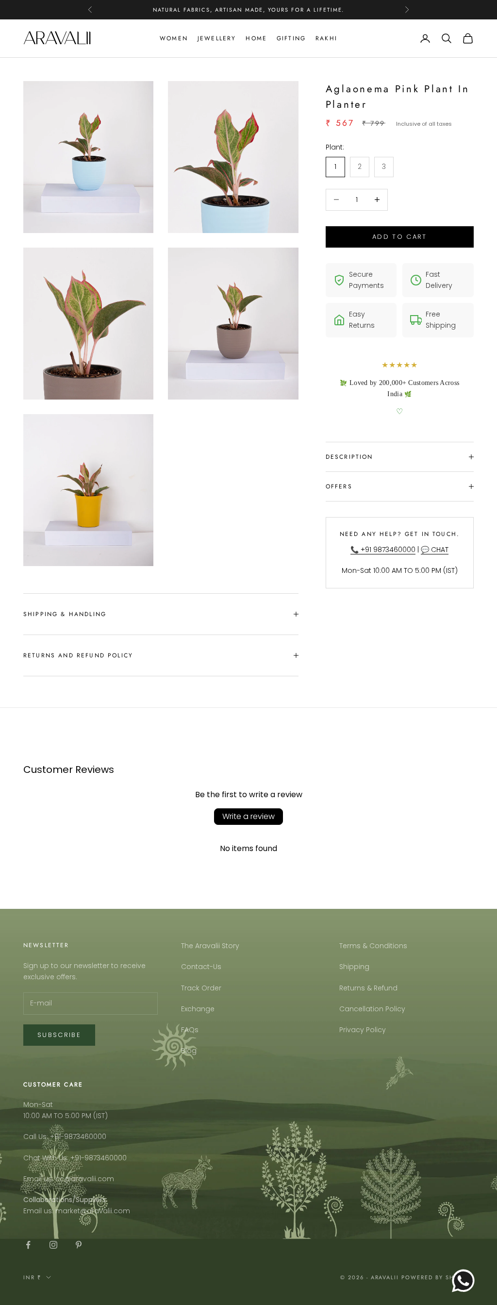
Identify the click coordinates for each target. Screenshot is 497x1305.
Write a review (248, 816)
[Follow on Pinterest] (78, 1245)
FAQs (190, 1030)
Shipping (354, 966)
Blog (189, 1050)
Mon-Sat (38, 1104)
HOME (256, 38)
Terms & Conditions (373, 946)
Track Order (201, 988)
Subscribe (59, 1034)
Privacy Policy (362, 1030)
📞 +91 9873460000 (382, 549)
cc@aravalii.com (84, 1179)
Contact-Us (201, 966)
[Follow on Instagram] (53, 1245)
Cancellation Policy (372, 1009)
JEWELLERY (217, 38)
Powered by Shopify (437, 1277)
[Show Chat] (465, 1280)
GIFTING (291, 38)
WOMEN (174, 38)
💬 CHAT (434, 549)
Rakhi (326, 38)
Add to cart (399, 236)
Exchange (198, 1009)
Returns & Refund (368, 988)
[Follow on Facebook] (28, 1245)
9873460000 (85, 1136)
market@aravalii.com (92, 1211)
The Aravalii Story (210, 946)
